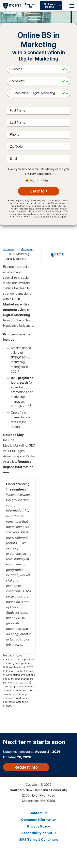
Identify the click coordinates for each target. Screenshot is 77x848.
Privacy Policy (38, 826)
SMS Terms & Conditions (38, 839)
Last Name (17, 122)
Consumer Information (38, 820)
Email (13, 158)
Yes (46, 180)
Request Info (30, 5)
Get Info (37, 191)
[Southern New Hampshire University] (12, 5)
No (32, 180)
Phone (14, 134)
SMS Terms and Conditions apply (50, 216)
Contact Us (38, 813)
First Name (17, 110)
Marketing (27, 249)
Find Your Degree (49, 5)
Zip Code (16, 146)
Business (8, 249)
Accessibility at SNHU (38, 833)
